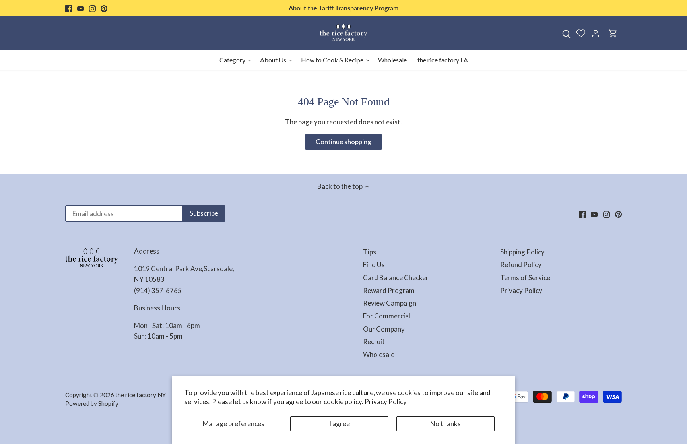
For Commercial (386, 316)
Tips (369, 252)
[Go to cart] (613, 33)
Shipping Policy (522, 252)
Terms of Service (525, 277)
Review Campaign (389, 303)
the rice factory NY (140, 394)
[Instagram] (92, 8)
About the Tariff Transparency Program (343, 8)
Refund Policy (520, 264)
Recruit (374, 341)
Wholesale (378, 354)
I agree (339, 423)
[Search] (566, 33)
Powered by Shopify (91, 403)
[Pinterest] (104, 8)
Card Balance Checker (396, 277)
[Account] (595, 33)
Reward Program (389, 290)
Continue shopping (343, 142)
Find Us (374, 264)
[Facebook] (68, 8)
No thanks (445, 423)
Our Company (384, 329)
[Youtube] (80, 8)
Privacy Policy (386, 401)
